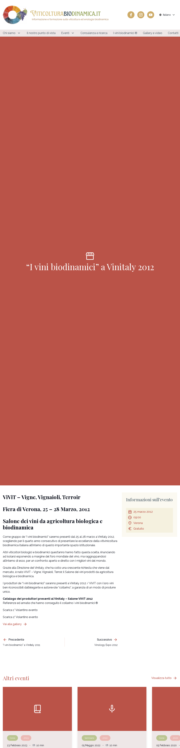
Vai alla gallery (15, 624)
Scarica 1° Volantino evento (20, 610)
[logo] (55, 15)
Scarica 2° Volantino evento (20, 617)
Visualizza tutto (164, 678)
